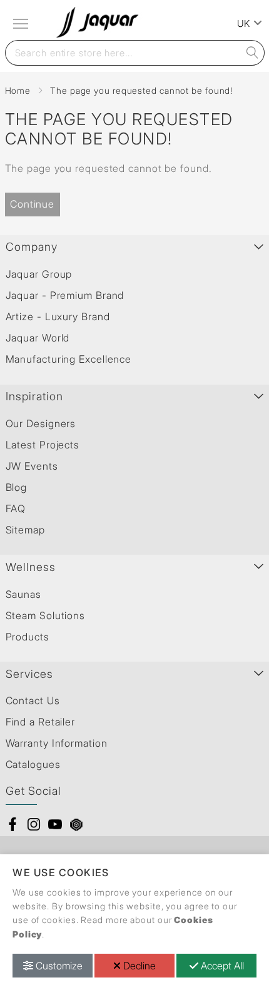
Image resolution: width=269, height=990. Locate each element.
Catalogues (33, 764)
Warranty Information (57, 743)
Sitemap (25, 529)
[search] (252, 53)
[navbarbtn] (22, 24)
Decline (138, 965)
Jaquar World (38, 337)
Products (27, 636)
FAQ (16, 508)
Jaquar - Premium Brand (65, 295)
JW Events (32, 466)
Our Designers (41, 423)
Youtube (55, 824)
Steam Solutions (46, 615)
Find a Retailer (41, 721)
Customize (58, 965)
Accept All (221, 965)
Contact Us (33, 700)
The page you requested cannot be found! (141, 90)
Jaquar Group (39, 274)
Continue (32, 204)
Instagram (34, 824)
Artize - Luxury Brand (58, 316)
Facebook (12, 824)
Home (18, 90)
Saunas (23, 594)
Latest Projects (43, 444)
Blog (17, 487)
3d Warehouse (76, 824)
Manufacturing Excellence (69, 359)
